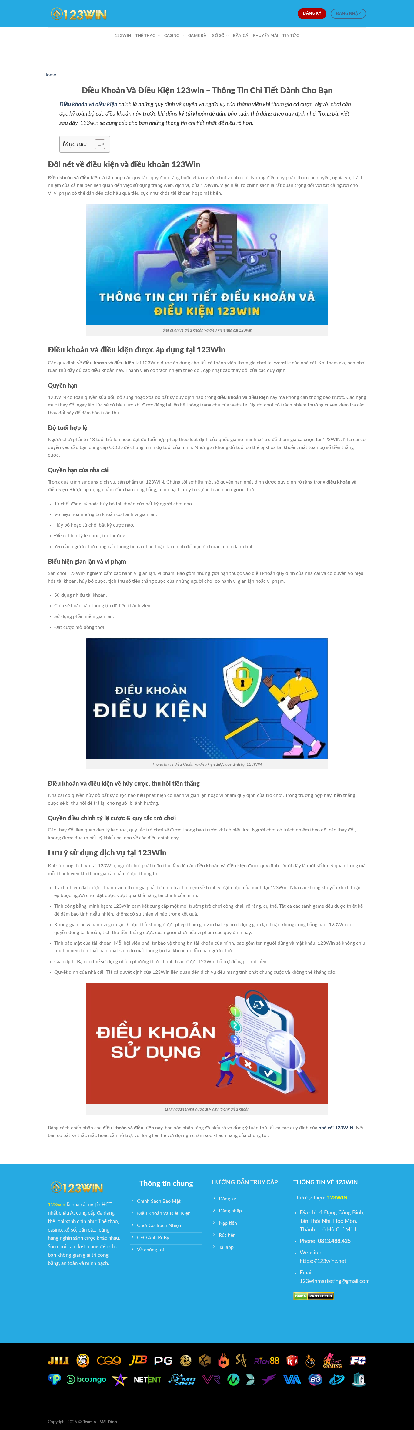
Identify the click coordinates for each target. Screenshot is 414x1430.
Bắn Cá (241, 36)
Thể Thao (145, 36)
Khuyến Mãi (266, 36)
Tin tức (290, 36)
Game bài (198, 36)
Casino (172, 36)
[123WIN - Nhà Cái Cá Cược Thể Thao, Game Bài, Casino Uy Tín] (78, 13)
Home (49, 75)
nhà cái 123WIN (336, 1127)
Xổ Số (218, 36)
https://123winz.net (323, 1261)
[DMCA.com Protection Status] (313, 1295)
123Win (123, 36)
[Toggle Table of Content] (97, 144)
